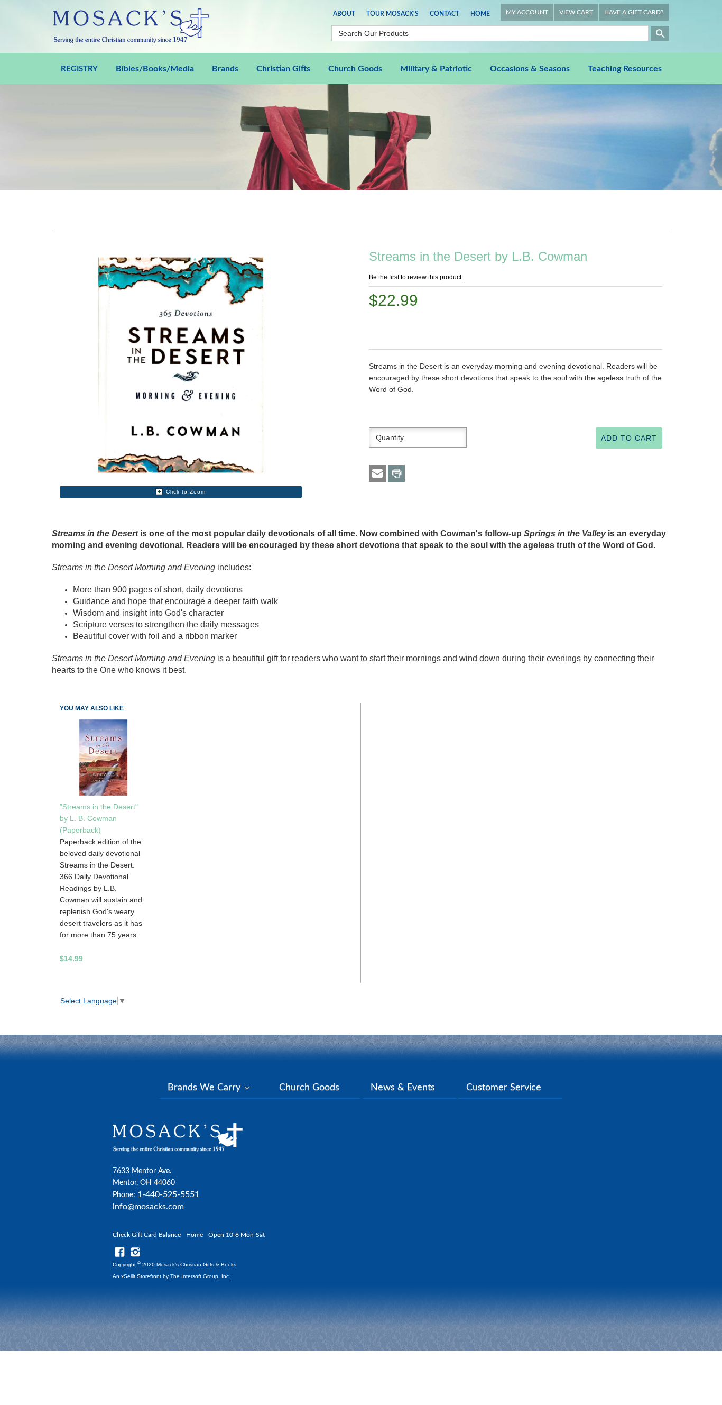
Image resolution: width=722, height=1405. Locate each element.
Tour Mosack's (392, 14)
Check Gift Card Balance (147, 1234)
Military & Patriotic (436, 69)
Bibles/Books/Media (155, 69)
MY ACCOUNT (527, 12)
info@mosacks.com (148, 1206)
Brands (225, 69)
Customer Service (503, 1087)
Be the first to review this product (415, 277)
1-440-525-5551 (168, 1194)
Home (480, 14)
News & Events (403, 1087)
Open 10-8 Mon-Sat (236, 1234)
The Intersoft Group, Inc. (200, 1276)
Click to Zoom (186, 492)
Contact (444, 14)
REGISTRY (79, 69)
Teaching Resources (625, 69)
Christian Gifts (283, 69)
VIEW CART (576, 12)
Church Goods (355, 69)
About (344, 14)
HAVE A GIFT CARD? (633, 12)
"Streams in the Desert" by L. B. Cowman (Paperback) (99, 818)
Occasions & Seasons (530, 69)
